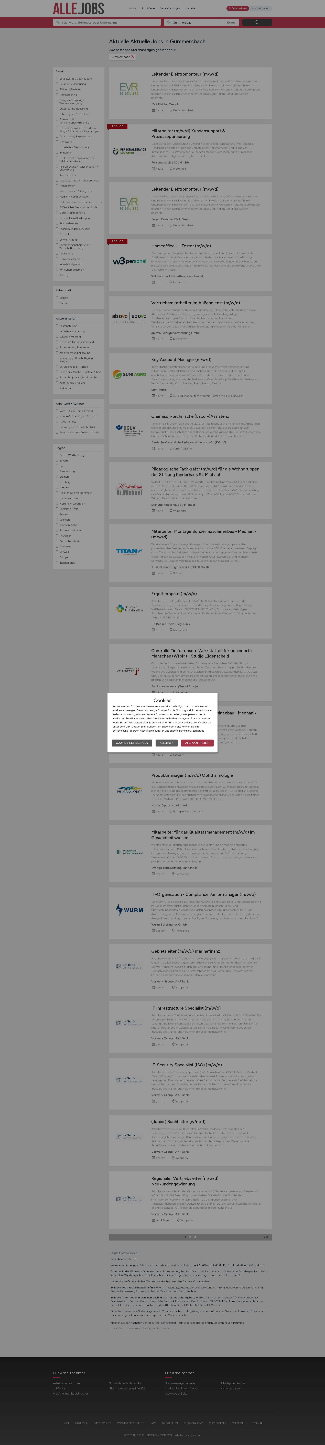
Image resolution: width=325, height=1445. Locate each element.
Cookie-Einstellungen (132, 742)
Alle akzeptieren (197, 742)
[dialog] (162, 723)
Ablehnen (167, 742)
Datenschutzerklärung (191, 730)
